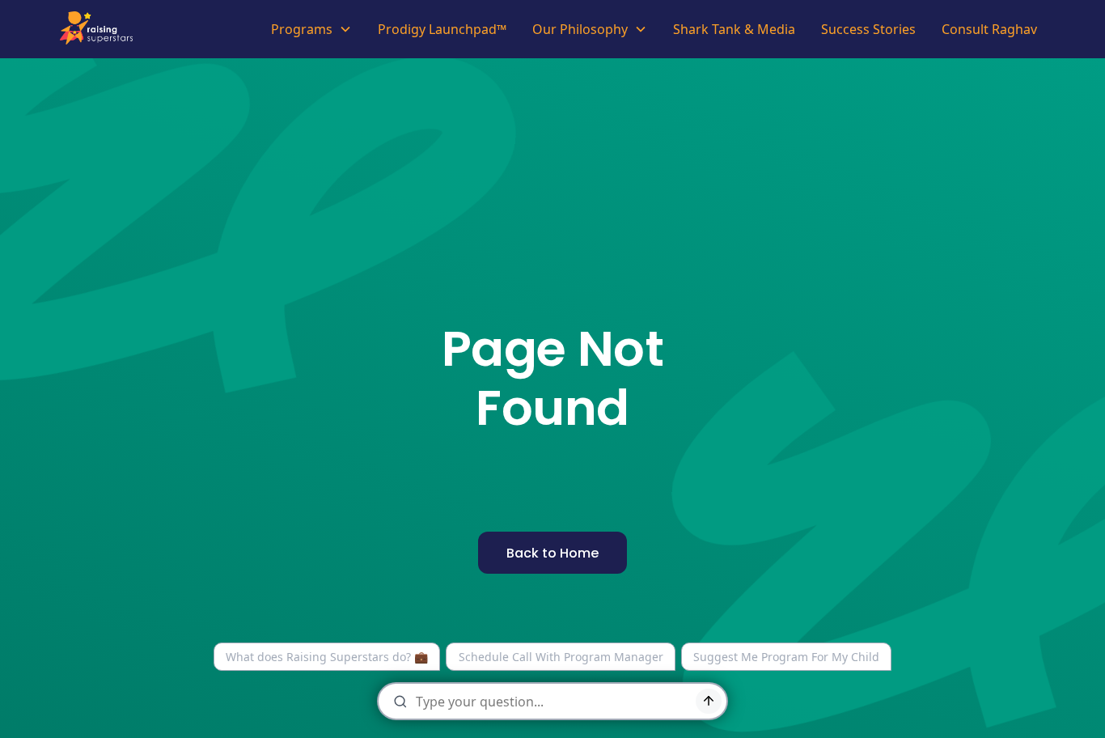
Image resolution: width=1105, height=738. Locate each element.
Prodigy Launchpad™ (442, 29)
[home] (100, 29)
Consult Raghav (989, 29)
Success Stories (868, 29)
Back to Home (552, 553)
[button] (311, 29)
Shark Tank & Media (734, 29)
